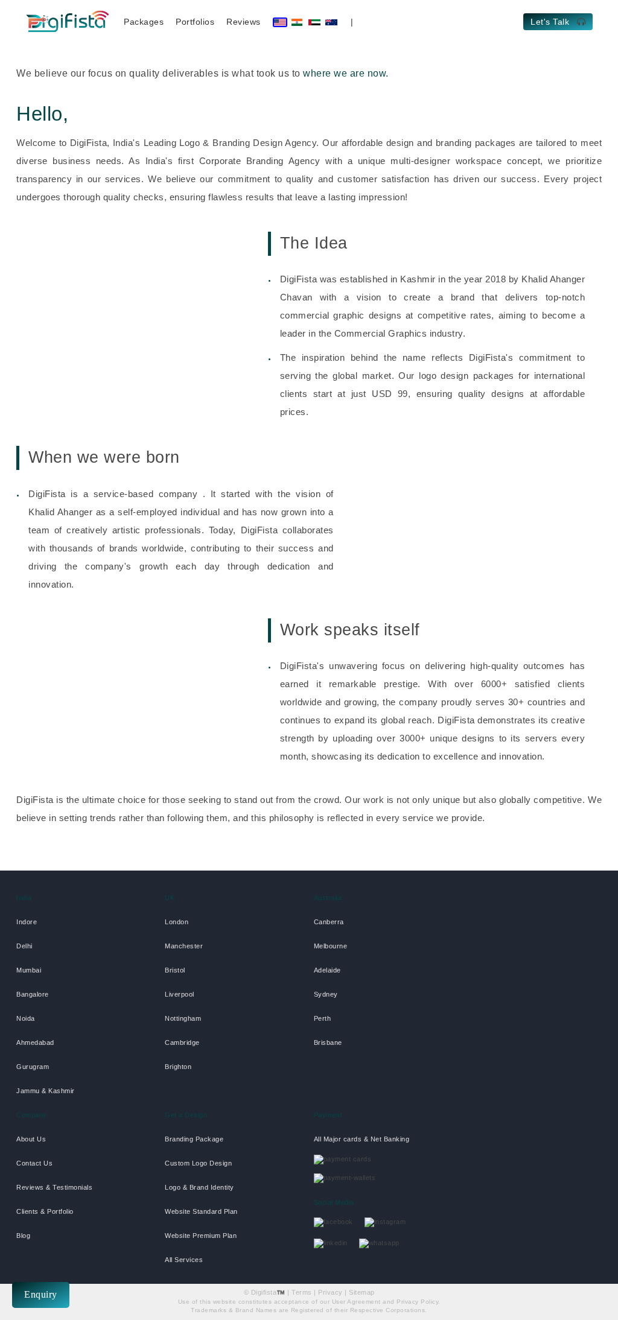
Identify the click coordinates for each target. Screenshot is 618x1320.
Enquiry (40, 1294)
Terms (301, 1292)
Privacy (330, 1292)
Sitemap (362, 1292)
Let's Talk (551, 22)
